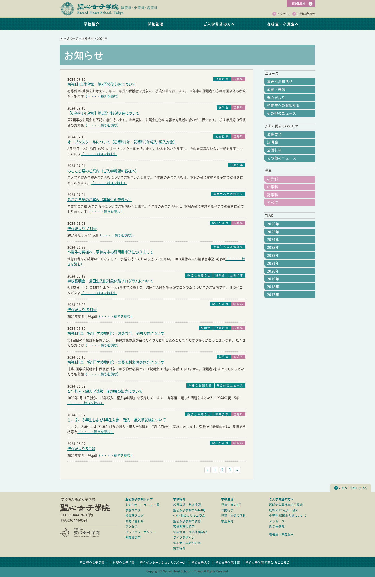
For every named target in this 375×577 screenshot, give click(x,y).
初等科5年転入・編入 (283, 510)
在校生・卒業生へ (283, 23)
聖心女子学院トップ (139, 499)
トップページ (69, 38)
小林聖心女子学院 (122, 562)
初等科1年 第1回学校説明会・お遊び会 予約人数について (115, 333)
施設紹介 (179, 548)
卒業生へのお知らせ (283, 105)
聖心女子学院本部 (228, 562)
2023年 (273, 247)
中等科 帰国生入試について (288, 515)
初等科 (272, 179)
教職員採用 (133, 537)
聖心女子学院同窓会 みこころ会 (268, 562)
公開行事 (274, 150)
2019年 (273, 279)
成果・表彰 (276, 89)
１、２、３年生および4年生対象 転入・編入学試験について (116, 420)
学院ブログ (133, 510)
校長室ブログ (134, 515)
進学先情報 (276, 526)
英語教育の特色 (184, 526)
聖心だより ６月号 (82, 310)
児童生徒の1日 (231, 504)
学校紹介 (92, 23)
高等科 (272, 195)
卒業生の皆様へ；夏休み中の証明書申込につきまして (110, 252)
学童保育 (227, 521)
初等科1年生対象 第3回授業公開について (101, 84)
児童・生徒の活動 (233, 515)
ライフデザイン (184, 537)
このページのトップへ (353, 488)
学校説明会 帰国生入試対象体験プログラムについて (110, 281)
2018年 (273, 286)
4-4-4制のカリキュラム (189, 515)
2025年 (273, 232)
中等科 (272, 187)
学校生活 (156, 23)
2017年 (273, 294)
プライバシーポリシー (140, 532)
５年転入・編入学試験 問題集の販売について (104, 391)
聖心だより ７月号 (82, 229)
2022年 (273, 255)
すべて (272, 203)
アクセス (283, 13)
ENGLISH (298, 3)
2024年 (273, 239)
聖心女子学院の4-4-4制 (189, 510)
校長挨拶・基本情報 (187, 504)
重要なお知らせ (280, 81)
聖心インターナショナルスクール (163, 562)
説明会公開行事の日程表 (286, 504)
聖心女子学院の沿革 (187, 543)
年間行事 (227, 510)
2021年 (273, 263)
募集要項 (274, 134)
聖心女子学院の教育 (187, 521)
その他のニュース (281, 113)
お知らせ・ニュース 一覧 (142, 504)
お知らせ (88, 38)
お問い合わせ (306, 13)
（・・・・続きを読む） (102, 96)
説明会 (272, 142)
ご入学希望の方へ (219, 23)
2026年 (273, 224)
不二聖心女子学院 (92, 562)
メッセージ (276, 521)
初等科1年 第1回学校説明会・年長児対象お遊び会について (115, 362)
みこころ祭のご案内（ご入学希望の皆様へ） (103, 171)
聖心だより (276, 97)
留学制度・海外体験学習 (190, 532)
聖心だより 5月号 (81, 449)
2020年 (273, 271)
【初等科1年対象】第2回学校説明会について (103, 113)
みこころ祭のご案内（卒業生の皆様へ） (99, 200)
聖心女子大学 (201, 562)
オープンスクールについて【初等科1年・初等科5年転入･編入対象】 (122, 142)
